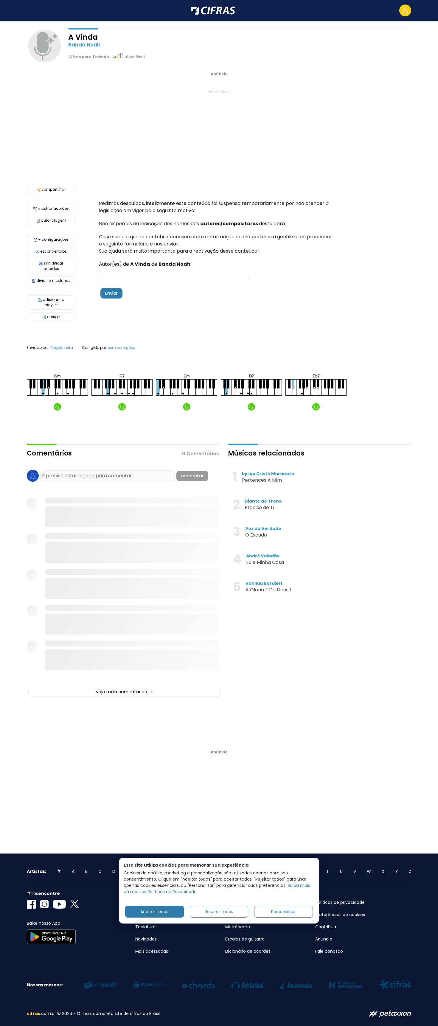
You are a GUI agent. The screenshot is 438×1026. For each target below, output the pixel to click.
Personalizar (283, 911)
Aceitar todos (154, 911)
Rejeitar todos (219, 911)
